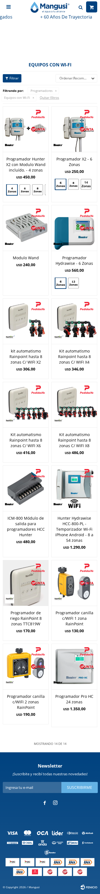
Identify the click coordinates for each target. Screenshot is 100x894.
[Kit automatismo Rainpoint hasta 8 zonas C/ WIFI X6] (26, 404)
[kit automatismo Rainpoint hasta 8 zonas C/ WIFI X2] (26, 321)
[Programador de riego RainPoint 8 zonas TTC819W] (26, 583)
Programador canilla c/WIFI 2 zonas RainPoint (26, 702)
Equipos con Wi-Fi (17, 97)
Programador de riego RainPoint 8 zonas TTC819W (26, 618)
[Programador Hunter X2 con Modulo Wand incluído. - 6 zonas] (24, 189)
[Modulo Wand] (26, 228)
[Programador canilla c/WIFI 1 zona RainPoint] (74, 583)
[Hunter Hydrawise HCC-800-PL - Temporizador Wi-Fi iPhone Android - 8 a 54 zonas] (74, 488)
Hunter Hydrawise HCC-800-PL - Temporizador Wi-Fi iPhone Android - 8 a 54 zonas (74, 529)
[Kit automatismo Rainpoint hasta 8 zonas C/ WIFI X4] (74, 321)
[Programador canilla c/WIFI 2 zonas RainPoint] (26, 666)
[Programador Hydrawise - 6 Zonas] (74, 228)
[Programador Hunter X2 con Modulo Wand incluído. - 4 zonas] (26, 129)
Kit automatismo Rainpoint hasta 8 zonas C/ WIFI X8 (74, 440)
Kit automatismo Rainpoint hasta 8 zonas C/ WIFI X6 (25, 440)
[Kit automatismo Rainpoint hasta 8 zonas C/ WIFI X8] (74, 404)
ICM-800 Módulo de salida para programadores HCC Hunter (26, 526)
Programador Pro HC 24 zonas (74, 699)
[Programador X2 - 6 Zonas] (74, 129)
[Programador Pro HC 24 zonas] (74, 666)
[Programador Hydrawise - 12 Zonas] (73, 284)
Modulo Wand (26, 257)
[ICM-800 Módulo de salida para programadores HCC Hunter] (26, 488)
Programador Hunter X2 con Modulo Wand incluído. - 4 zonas (26, 164)
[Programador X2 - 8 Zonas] (73, 184)
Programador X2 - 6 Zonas (74, 161)
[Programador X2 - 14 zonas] (86, 185)
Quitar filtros (49, 97)
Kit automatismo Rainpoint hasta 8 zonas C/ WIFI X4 (74, 356)
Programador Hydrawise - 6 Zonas (74, 260)
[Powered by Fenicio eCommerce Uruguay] (89, 887)
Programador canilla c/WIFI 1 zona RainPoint (74, 618)
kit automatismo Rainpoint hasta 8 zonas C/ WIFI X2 (25, 356)
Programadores (41, 91)
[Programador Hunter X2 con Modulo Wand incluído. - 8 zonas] (37, 189)
